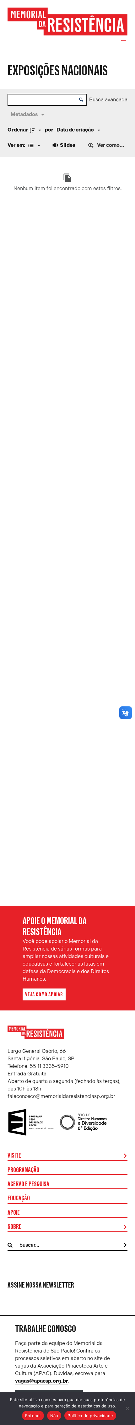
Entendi (33, 1415)
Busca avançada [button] (108, 100)
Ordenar (18, 130)
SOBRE (14, 1227)
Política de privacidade (90, 1415)
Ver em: (17, 145)
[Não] (127, 1408)
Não (54, 1415)
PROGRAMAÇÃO (23, 1170)
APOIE (14, 1213)
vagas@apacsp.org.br (41, 1381)
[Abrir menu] (123, 39)
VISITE (14, 1156)
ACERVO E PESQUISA (28, 1184)
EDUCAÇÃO (19, 1198)
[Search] (125, 1245)
